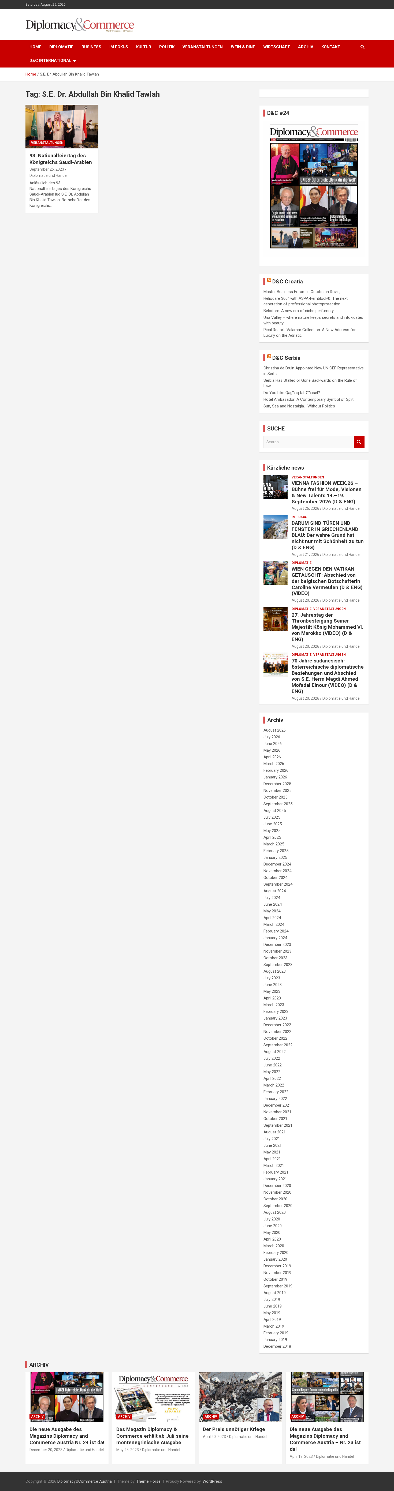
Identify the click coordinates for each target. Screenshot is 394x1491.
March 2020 (273, 1245)
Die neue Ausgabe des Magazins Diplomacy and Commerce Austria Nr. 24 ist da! (66, 1435)
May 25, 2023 (127, 1450)
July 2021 (271, 1138)
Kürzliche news (285, 467)
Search (359, 442)
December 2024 (277, 864)
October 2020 (275, 1199)
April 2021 (272, 1158)
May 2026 (271, 750)
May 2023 (271, 991)
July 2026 (271, 737)
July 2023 (271, 978)
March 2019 (273, 1326)
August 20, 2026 (305, 600)
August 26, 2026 (305, 508)
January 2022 (275, 1098)
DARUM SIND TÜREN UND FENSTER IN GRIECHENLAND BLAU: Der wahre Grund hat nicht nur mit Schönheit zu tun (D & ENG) (328, 535)
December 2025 (277, 783)
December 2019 (277, 1266)
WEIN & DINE (243, 46)
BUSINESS (91, 46)
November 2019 (277, 1272)
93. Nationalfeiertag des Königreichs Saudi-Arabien (60, 158)
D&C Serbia (286, 358)
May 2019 (271, 1312)
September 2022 (277, 1045)
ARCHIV (305, 46)
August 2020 (274, 1212)
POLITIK (166, 46)
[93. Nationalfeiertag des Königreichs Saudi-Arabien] (61, 126)
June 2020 (272, 1225)
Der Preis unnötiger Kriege (234, 1429)
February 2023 (275, 1011)
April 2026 (272, 757)
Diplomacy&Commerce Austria (84, 1481)
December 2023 (277, 944)
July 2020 (271, 1219)
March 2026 (273, 763)
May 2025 (271, 830)
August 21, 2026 (305, 554)
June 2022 (272, 1065)
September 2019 (277, 1286)
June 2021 (272, 1145)
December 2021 (277, 1105)
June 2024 (272, 904)
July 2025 (271, 817)
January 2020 (275, 1259)
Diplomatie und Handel (48, 175)
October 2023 (275, 958)
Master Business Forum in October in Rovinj (301, 291)
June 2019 (272, 1306)
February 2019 (275, 1333)
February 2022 (275, 1091)
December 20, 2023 (45, 1450)
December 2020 (277, 1185)
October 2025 (275, 797)
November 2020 (277, 1192)
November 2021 (277, 1112)
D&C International (50, 60)
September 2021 (277, 1125)
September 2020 (277, 1205)
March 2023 (273, 1004)
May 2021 (271, 1152)
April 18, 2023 (301, 1456)
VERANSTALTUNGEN (203, 46)
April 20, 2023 (214, 1436)
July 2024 (271, 897)
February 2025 (275, 850)
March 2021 (273, 1165)
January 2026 (275, 777)
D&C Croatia (287, 281)
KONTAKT (330, 46)
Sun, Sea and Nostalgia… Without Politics (299, 406)
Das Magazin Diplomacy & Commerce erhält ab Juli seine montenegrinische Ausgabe (152, 1435)
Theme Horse (148, 1481)
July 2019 (271, 1299)
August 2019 (274, 1292)
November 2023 (277, 951)
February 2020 (275, 1252)
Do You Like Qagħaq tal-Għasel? (291, 392)
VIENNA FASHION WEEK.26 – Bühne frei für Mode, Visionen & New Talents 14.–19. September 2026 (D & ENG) (327, 492)
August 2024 (274, 891)
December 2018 (277, 1346)
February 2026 (275, 770)
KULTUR (143, 46)
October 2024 (275, 877)
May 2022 (271, 1071)
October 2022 (275, 1038)
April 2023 (272, 998)
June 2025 (272, 824)
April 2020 (272, 1239)
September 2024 (277, 884)
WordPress (212, 1481)
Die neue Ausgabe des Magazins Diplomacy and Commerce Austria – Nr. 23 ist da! (325, 1439)
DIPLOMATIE (61, 46)
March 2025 (273, 844)
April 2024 (272, 917)
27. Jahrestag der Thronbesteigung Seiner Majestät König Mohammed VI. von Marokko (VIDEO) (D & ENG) (327, 627)
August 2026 (274, 730)
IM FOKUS (118, 46)
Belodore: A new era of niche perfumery (298, 310)
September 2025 (277, 803)
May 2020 (271, 1232)
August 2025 (274, 810)
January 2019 (275, 1339)
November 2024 (277, 870)
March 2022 (273, 1085)
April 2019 (272, 1319)
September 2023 (277, 964)
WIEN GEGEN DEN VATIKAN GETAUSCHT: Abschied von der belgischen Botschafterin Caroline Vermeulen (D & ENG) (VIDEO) (327, 581)
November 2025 (277, 790)
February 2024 (275, 931)
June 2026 (272, 743)
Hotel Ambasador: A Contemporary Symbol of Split (308, 399)
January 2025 (275, 857)
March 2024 (273, 924)
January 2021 (275, 1179)
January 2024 (275, 937)
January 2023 (275, 1018)
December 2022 (277, 1024)
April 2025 (272, 837)
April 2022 (272, 1078)
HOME (35, 46)
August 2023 (274, 971)
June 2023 (272, 984)
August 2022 (274, 1051)
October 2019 (275, 1279)
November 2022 (277, 1031)
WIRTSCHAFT (276, 46)
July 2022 (271, 1058)
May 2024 (271, 911)
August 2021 (274, 1132)
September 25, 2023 (46, 169)
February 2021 (275, 1172)
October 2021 (275, 1118)
